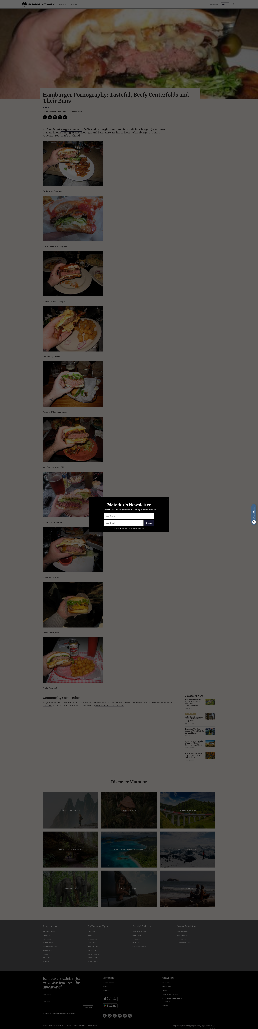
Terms (132, 528)
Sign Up (149, 523)
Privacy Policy (141, 528)
